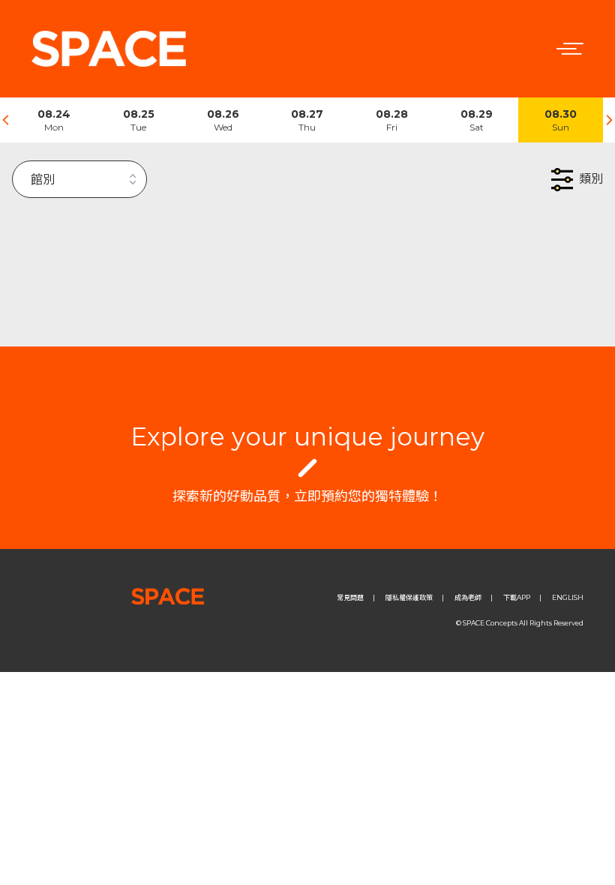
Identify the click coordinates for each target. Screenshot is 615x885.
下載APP (516, 597)
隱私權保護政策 (409, 597)
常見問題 (350, 597)
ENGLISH (568, 597)
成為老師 (468, 597)
